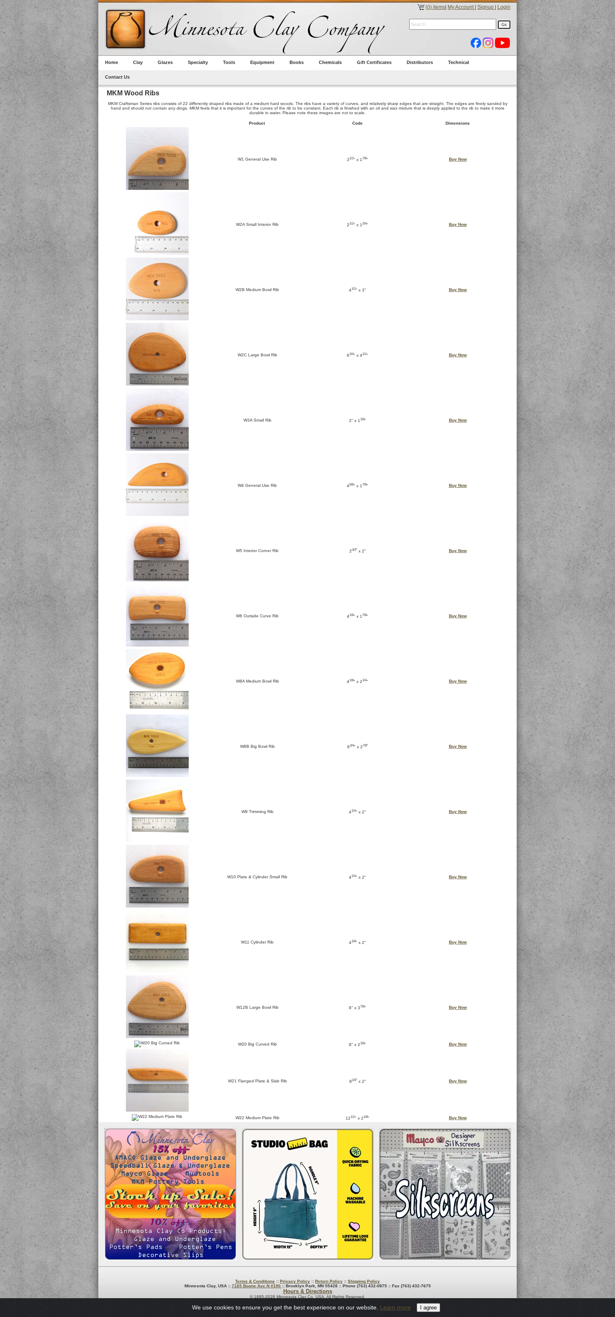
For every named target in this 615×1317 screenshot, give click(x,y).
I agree (428, 1307)
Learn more (395, 1307)
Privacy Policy (295, 1281)
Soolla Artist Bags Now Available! (307, 1194)
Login (503, 7)
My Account (461, 7)
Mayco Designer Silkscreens (445, 1194)
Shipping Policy (364, 1281)
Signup (486, 7)
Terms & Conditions (255, 1281)
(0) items (435, 7)
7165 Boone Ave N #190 (257, 1286)
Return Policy (329, 1281)
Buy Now (458, 159)
